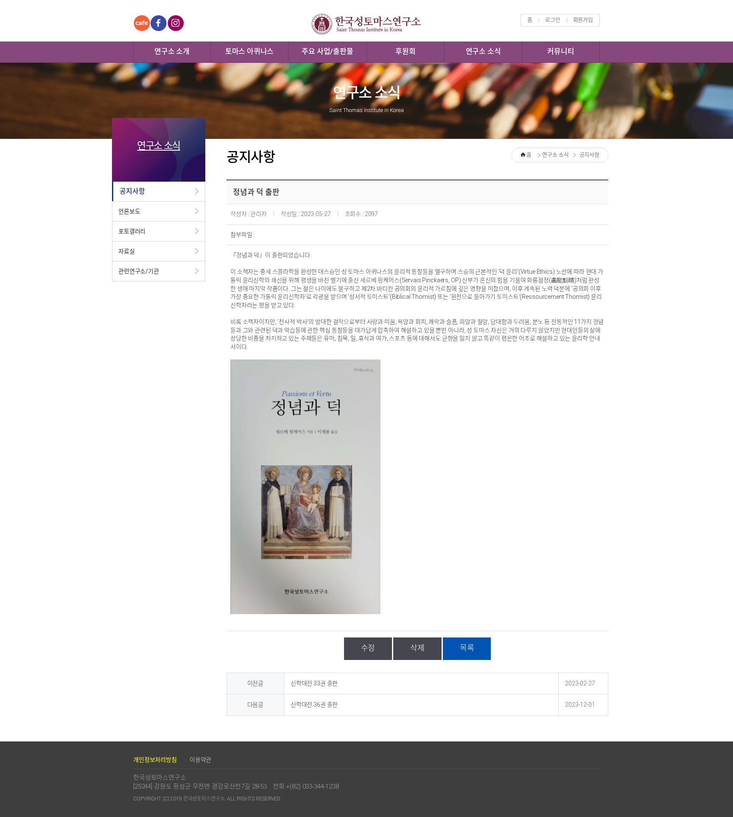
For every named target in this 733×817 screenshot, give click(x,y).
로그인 (552, 20)
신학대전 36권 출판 (314, 704)
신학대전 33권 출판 (314, 683)
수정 (368, 647)
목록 (467, 647)
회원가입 (583, 20)
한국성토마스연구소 (366, 23)
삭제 (417, 647)
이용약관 (200, 759)
